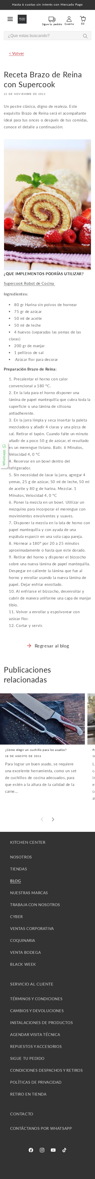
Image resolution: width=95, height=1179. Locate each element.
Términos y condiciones (36, 998)
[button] (10, 19)
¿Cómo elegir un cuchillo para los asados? (36, 749)
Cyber (16, 916)
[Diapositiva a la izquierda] (42, 819)
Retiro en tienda (28, 1094)
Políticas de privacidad (36, 1082)
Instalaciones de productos (41, 1022)
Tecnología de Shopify (64, 1174)
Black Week (23, 964)
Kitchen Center (37, 1174)
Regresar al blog (52, 645)
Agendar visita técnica (35, 1034)
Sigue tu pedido (27, 1058)
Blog (15, 880)
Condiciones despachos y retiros (46, 1070)
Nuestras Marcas (29, 892)
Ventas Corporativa (32, 928)
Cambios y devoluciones (37, 1010)
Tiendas (18, 869)
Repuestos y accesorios (36, 1046)
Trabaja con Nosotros (35, 904)
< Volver (16, 53)
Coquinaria (22, 940)
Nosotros (21, 857)
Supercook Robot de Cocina (29, 283)
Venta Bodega (25, 952)
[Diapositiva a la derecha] (53, 819)
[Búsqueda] (85, 35)
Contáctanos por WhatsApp (41, 1128)
